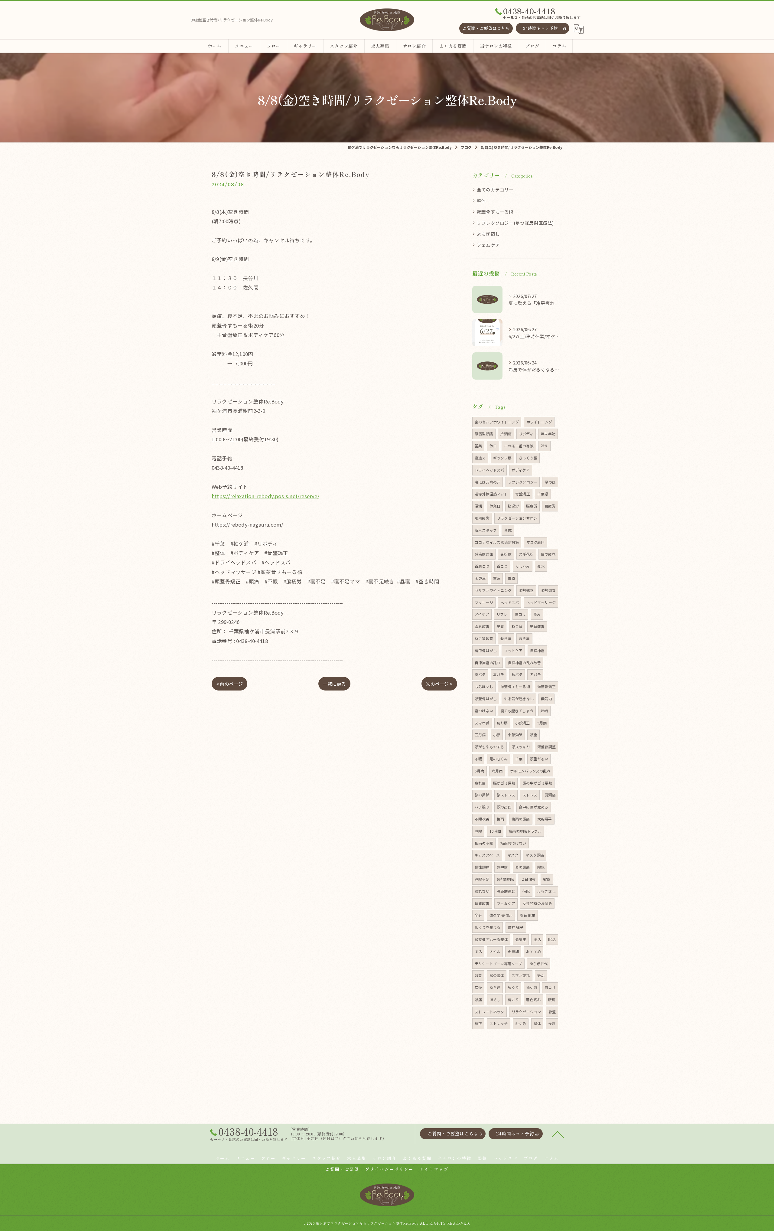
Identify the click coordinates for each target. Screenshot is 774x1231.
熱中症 (502, 867)
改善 (478, 975)
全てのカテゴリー (495, 189)
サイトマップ (434, 1169)
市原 (511, 578)
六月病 (497, 770)
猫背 (500, 626)
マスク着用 (535, 542)
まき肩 (524, 638)
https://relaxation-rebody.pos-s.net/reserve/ (265, 496)
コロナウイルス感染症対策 (497, 542)
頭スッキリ (521, 746)
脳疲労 (531, 505)
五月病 (480, 734)
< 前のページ (229, 684)
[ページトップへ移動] (558, 1134)
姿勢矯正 (526, 590)
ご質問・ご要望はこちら (485, 28)
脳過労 (513, 505)
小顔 (496, 734)
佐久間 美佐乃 (500, 915)
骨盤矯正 (522, 493)
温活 (478, 505)
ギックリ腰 (502, 457)
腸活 (537, 939)
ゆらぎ (495, 987)
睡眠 (478, 831)
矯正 (478, 1023)
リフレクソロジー (523, 482)
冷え (544, 445)
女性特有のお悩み (537, 903)
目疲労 (550, 505)
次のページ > (439, 684)
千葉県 (542, 493)
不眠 (478, 758)
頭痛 (478, 999)
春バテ (480, 674)
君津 (496, 578)
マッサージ (484, 602)
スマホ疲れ (521, 975)
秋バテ (517, 674)
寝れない (482, 891)
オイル (495, 951)
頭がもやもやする (489, 746)
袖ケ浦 (531, 987)
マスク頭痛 (534, 854)
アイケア (482, 614)
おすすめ (533, 951)
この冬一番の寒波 (519, 445)
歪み (537, 614)
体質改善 (482, 903)
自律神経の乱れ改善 (524, 662)
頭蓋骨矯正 (546, 686)
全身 (478, 915)
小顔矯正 (522, 722)
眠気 (541, 867)
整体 (481, 201)
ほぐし (495, 999)
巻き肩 (506, 638)
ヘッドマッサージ (541, 602)
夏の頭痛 (522, 867)
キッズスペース (487, 854)
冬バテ (535, 674)
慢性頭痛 (482, 867)
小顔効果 (515, 734)
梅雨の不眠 (484, 843)
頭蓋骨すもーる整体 (491, 939)
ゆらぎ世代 (538, 963)
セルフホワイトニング (493, 590)
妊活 (541, 975)
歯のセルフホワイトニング (497, 421)
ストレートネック (489, 1011)
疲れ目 (480, 782)
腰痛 (551, 999)
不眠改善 (482, 818)
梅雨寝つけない (513, 843)
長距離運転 (506, 891)
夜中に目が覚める (533, 806)
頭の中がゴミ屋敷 (537, 782)
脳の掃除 (482, 794)
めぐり (513, 987)
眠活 (551, 939)
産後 (478, 987)
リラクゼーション (526, 1011)
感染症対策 (484, 554)
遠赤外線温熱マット (491, 493)
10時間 (495, 831)
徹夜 (546, 879)
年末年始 (548, 433)
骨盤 (552, 1011)
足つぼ (550, 482)
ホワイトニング (539, 421)
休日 (493, 445)
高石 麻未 (527, 915)
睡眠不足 (482, 879)
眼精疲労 (482, 518)
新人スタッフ (486, 530)
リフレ (502, 614)
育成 (507, 530)
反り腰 (502, 722)
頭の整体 (496, 975)
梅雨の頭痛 (521, 818)
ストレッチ (498, 1023)
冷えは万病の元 (487, 482)
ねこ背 (517, 626)
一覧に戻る (334, 684)
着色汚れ (533, 999)
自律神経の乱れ (487, 662)
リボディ (526, 433)
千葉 (518, 758)
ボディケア (521, 469)
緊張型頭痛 (484, 433)
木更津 (480, 578)
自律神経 (537, 650)
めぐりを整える (487, 927)
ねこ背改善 (484, 638)
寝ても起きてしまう (516, 710)
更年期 (513, 951)
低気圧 (520, 939)
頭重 (533, 734)
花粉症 (506, 554)
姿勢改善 (548, 590)
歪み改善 (482, 626)
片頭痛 (506, 433)
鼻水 (541, 566)
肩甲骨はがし (486, 650)
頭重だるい (539, 758)
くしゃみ (522, 566)
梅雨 (500, 818)
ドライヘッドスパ (489, 469)
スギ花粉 (526, 554)
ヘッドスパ (509, 602)
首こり (502, 566)
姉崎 (544, 710)
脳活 (478, 951)
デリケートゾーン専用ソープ (498, 963)
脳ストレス (506, 794)
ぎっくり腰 (528, 457)
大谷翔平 (544, 818)
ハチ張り (482, 806)
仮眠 (526, 891)
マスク (513, 854)
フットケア (513, 650)
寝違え (480, 457)
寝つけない (484, 710)
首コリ (550, 987)
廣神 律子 (516, 927)
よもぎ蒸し (488, 233)
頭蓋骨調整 (546, 746)
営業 (478, 445)
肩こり (513, 999)
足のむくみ (498, 758)
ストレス (529, 794)
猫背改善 (537, 626)
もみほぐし (484, 686)
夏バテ (498, 674)
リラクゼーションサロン (517, 518)
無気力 (546, 698)
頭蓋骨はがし (486, 698)
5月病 (542, 722)
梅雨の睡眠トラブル (525, 831)
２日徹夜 (528, 879)
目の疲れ (548, 554)
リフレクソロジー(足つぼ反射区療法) (515, 223)
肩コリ (520, 614)
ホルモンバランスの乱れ (530, 770)
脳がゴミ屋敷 (504, 782)
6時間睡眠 (505, 879)
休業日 (495, 505)
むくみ (520, 1023)
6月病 (479, 770)
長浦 (551, 1023)
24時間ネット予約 (540, 28)
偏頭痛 (550, 794)
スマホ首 (482, 722)
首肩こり (482, 566)
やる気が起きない (519, 698)
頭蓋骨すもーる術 (495, 211)
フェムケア (488, 245)
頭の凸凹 (504, 806)
